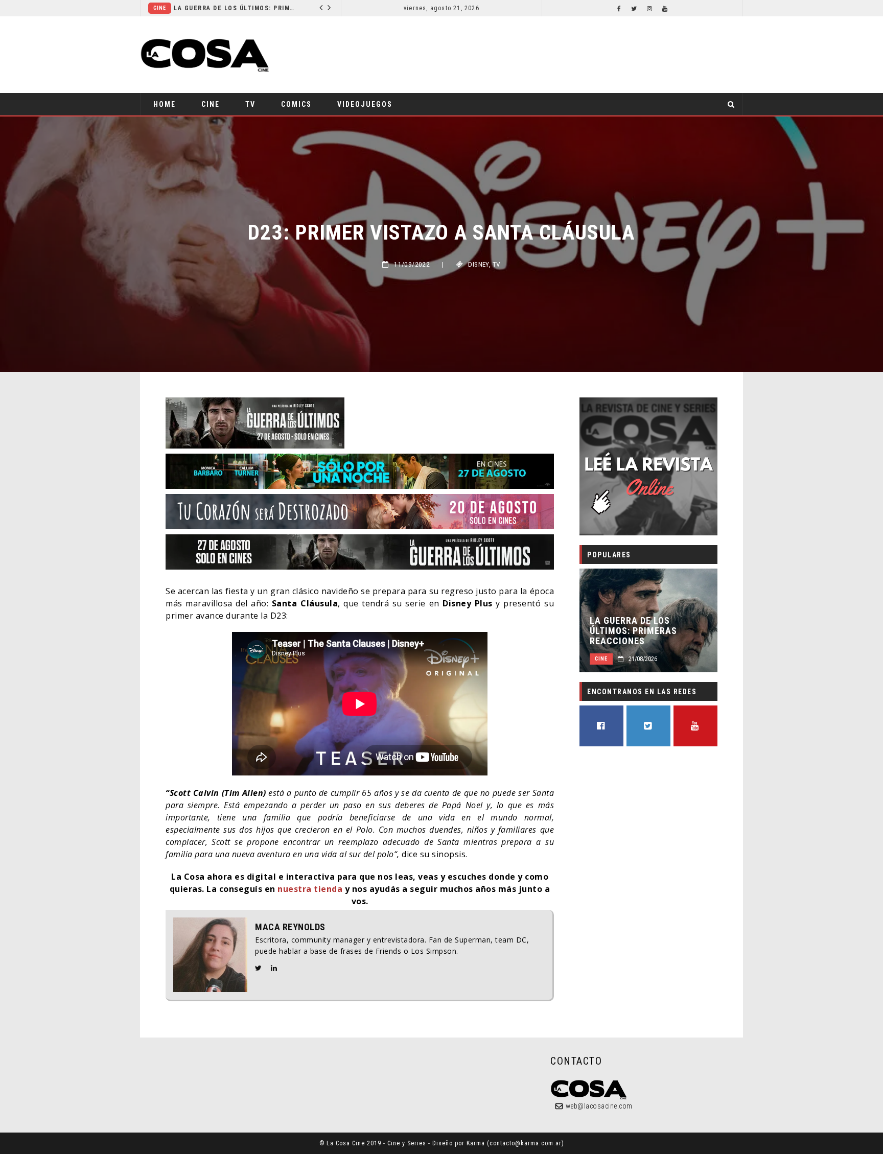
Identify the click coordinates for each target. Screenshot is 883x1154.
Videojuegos (364, 104)
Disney (478, 264)
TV (250, 104)
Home (164, 104)
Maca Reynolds (290, 927)
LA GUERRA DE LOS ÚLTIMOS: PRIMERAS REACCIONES (633, 631)
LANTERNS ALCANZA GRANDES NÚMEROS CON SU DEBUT (290, 8)
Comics (210, 8)
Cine (210, 104)
